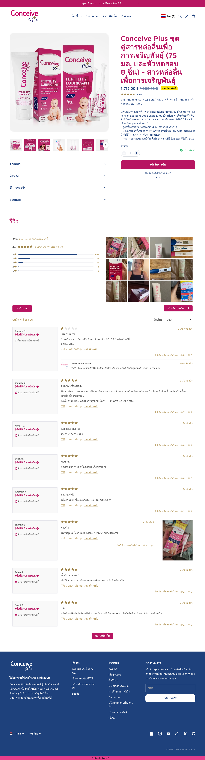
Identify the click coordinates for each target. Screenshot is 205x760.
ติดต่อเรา (114, 669)
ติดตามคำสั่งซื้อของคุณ (82, 671)
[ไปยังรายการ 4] (59, 145)
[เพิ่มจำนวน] (136, 153)
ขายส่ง (75, 693)
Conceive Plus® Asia (185, 749)
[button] (131, 94)
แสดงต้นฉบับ (91, 349)
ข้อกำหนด (114, 697)
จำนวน (124, 146)
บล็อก (112, 717)
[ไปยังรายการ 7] (102, 145)
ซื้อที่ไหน (113, 680)
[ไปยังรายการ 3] (44, 145)
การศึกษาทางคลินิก (119, 691)
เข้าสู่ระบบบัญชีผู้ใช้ (82, 678)
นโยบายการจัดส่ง (118, 712)
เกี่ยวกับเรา (115, 674)
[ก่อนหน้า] (66, 3)
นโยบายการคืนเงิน (119, 686)
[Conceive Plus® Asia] (25, 16)
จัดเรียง (158, 319)
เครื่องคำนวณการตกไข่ (83, 686)
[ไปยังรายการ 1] (16, 145)
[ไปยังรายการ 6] (88, 145)
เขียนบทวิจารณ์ (182, 309)
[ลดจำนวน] (124, 153)
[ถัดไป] (139, 3)
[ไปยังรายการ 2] (30, 145)
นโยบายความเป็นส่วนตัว (121, 704)
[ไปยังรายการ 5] (73, 145)
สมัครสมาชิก (170, 698)
